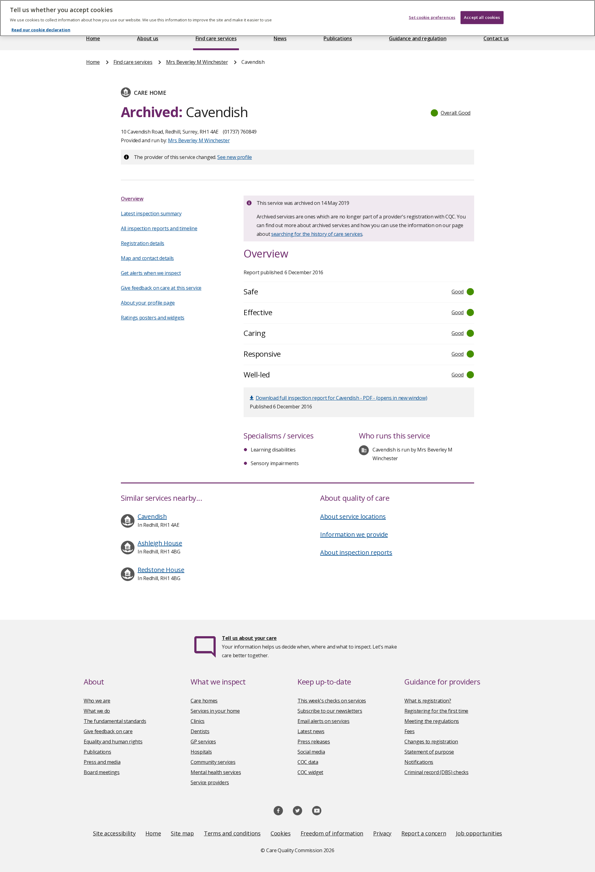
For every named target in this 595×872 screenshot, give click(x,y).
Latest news (311, 731)
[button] (451, 113)
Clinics (198, 721)
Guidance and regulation (417, 38)
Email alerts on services (324, 721)
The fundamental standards (115, 721)
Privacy (382, 833)
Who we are (97, 700)
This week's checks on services (332, 700)
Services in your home (215, 710)
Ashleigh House (160, 543)
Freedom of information (332, 833)
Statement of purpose (429, 751)
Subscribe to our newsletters (330, 710)
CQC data (308, 762)
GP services (203, 741)
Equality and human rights (113, 741)
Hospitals (201, 751)
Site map (182, 833)
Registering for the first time (436, 710)
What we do (97, 710)
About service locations (353, 516)
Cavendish (152, 516)
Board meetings (102, 772)
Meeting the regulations (431, 721)
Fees (409, 731)
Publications (338, 38)
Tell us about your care (249, 638)
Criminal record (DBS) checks (436, 772)
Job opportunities (479, 833)
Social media (311, 751)
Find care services (216, 38)
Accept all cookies (482, 17)
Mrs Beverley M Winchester (197, 62)
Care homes (204, 700)
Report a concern (423, 833)
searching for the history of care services (316, 234)
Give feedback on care (108, 731)
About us (147, 38)
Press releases (314, 741)
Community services (213, 762)
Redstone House (161, 570)
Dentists (200, 731)
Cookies (281, 833)
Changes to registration (431, 741)
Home (93, 38)
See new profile (234, 157)
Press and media (102, 762)
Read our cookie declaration (40, 30)
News (280, 38)
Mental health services (216, 772)
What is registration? (427, 700)
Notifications (418, 762)
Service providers (210, 782)
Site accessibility (114, 833)
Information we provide (354, 534)
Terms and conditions (232, 833)
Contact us (496, 38)
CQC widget (310, 772)
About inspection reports (356, 552)
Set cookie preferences (432, 17)
